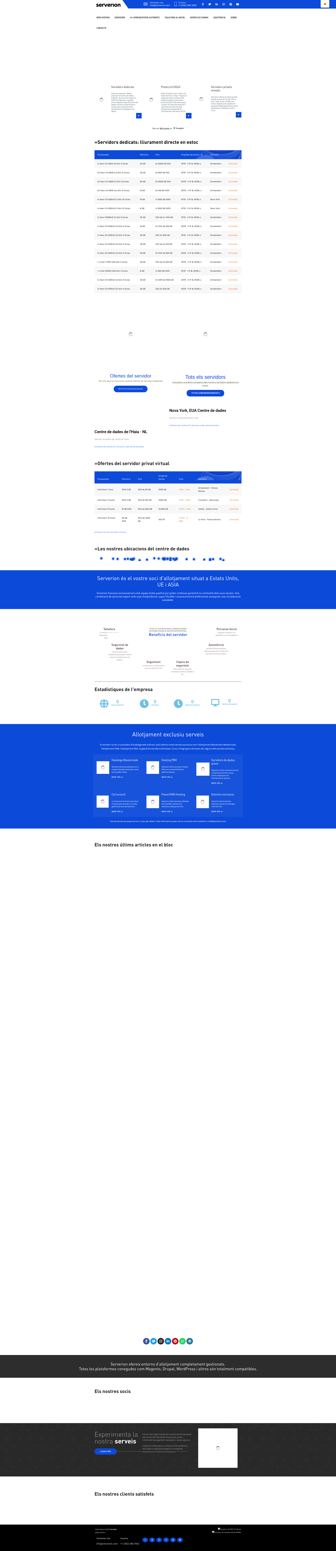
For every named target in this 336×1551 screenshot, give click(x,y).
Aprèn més (116, 777)
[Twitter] (153, 1341)
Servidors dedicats (122, 86)
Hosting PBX (169, 760)
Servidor (113, 1529)
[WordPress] (189, 1341)
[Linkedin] (168, 1341)
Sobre (234, 17)
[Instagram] (161, 1341)
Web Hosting (103, 17)
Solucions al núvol (175, 17)
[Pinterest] (175, 1341)
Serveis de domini (199, 17)
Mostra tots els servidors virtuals (111, 532)
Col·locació (118, 794)
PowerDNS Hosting (173, 794)
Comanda (233, 163)
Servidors (120, 17)
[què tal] (182, 1341)
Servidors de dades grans (223, 761)
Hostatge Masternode (125, 760)
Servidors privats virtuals (221, 88)
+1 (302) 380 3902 (187, 5)
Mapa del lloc (100, 1533)
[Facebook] (146, 1341)
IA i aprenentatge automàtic (145, 17)
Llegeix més (139, 115)
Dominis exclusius (222, 794)
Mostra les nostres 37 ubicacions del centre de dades (195, 425)
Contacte (101, 28)
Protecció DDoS (170, 86)
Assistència (219, 17)
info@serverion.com (160, 5)
